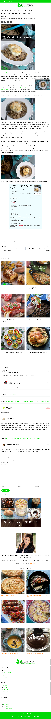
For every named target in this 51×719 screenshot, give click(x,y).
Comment (4, 468)
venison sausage (17, 241)
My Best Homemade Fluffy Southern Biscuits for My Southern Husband (23, 438)
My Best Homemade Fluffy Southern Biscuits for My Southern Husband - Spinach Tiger (27, 401)
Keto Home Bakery (7, 674)
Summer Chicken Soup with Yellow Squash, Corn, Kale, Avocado (12, 248)
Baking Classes (7, 672)
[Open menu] (3, 5)
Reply (48, 371)
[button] (35, 195)
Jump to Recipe (33, 21)
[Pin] (2, 22)
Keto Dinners (6, 706)
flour (8, 241)
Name (3, 486)
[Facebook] (2, 1)
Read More (32, 563)
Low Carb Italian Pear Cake (31, 624)
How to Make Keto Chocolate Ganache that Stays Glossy (36, 653)
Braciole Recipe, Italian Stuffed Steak (7, 624)
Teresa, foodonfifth (11, 444)
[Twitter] (4, 1)
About (4, 670)
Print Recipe (38, 193)
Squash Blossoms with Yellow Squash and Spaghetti (39, 248)
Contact (5, 677)
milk (12, 241)
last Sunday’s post (8, 72)
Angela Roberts (12, 382)
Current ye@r (5, 494)
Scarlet (8, 407)
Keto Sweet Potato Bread (9, 287)
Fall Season (6, 689)
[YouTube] (11, 1)
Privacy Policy (27, 716)
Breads (7, 701)
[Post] (8, 22)
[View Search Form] (48, 5)
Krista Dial (9, 418)
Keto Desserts (6, 704)
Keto (4, 701)
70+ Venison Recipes (11, 394)
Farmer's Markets (7, 676)
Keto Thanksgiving (7, 708)
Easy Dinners (6, 691)
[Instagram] (7, 1)
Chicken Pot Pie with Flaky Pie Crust (7, 595)
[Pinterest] (9, 1)
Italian (4, 693)
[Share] (5, 22)
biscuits (13, 202)
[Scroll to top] (49, 715)
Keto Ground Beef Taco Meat (35, 319)
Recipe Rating (4, 462)
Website (37, 486)
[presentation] (13, 273)
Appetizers (5, 685)
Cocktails (5, 687)
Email (20, 486)
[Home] (1, 10)
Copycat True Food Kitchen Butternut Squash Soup (10, 653)
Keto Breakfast (6, 702)
